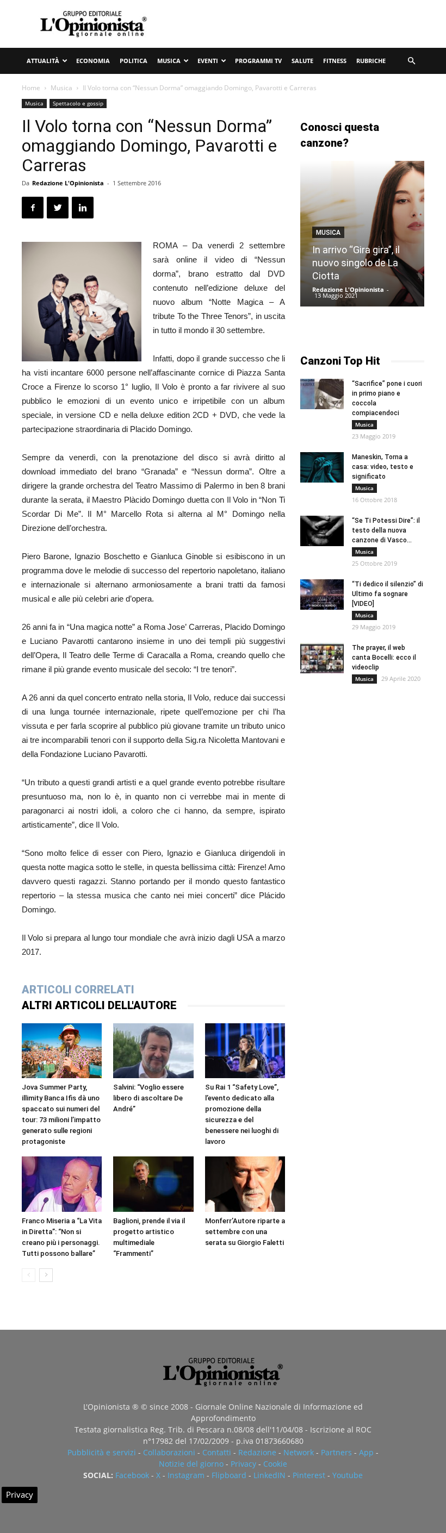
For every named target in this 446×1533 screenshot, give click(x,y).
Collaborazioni (169, 1452)
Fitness (334, 61)
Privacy (243, 1464)
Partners (336, 1452)
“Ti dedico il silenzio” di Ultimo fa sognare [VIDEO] (387, 594)
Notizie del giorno (191, 1464)
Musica (169, 61)
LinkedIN (269, 1475)
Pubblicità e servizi (101, 1452)
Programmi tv (258, 61)
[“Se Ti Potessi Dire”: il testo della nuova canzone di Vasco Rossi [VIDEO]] (322, 531)
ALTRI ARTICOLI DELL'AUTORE (99, 1005)
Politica (133, 61)
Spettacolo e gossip (78, 103)
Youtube (347, 1475)
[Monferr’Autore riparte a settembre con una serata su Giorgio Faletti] (245, 1183)
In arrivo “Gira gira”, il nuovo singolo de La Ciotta (356, 262)
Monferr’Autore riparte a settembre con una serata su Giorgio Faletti (245, 1232)
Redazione (257, 1452)
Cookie (275, 1464)
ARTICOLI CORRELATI (78, 989)
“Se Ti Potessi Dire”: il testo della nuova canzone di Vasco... (386, 530)
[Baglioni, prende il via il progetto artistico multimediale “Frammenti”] (153, 1183)
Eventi (207, 61)
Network (298, 1452)
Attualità (43, 61)
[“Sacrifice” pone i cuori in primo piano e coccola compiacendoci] (322, 394)
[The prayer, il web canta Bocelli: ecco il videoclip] (322, 658)
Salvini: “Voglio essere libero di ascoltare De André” (148, 1098)
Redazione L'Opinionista (68, 183)
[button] (411, 61)
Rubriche (371, 61)
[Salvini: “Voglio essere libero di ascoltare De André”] (153, 1050)
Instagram (186, 1475)
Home (31, 87)
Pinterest (309, 1475)
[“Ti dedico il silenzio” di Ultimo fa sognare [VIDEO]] (322, 594)
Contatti (216, 1452)
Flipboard (229, 1475)
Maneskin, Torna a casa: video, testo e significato (382, 466)
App (366, 1452)
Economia (93, 61)
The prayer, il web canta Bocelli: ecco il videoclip (384, 657)
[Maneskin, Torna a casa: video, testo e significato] (322, 467)
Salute (302, 61)
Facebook (132, 1475)
